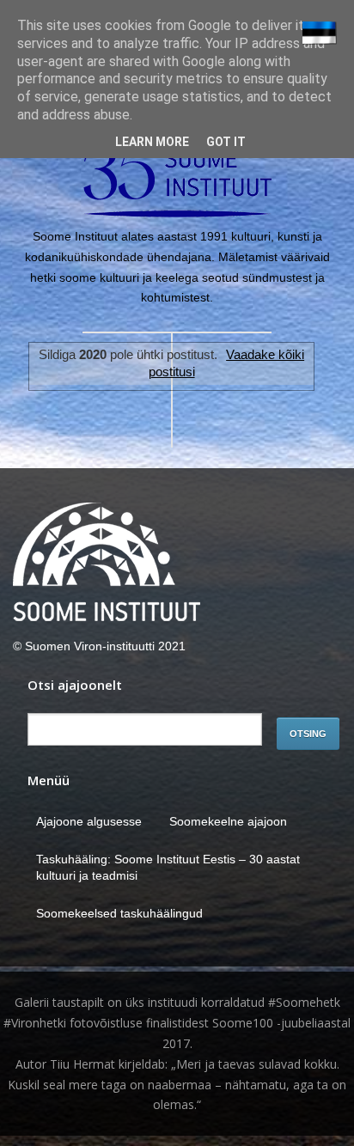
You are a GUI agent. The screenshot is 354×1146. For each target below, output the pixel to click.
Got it (226, 142)
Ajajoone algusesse (89, 821)
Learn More (152, 142)
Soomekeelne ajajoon (228, 821)
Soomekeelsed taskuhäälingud (119, 913)
